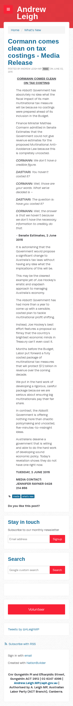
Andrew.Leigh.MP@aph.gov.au (36, 683)
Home (15, 30)
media (16, 496)
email (28, 655)
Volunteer (36, 609)
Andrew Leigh (31, 13)
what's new (27, 496)
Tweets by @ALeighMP (23, 629)
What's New (32, 30)
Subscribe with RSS (22, 644)
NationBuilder (36, 663)
